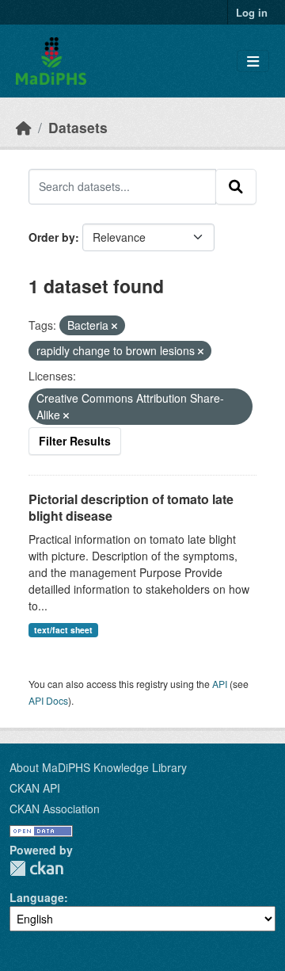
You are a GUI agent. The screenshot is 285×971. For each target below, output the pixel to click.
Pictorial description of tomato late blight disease (131, 507)
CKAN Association (55, 808)
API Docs (48, 700)
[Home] (24, 127)
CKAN (36, 868)
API (219, 683)
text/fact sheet (63, 630)
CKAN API (35, 788)
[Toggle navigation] (253, 61)
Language (37, 897)
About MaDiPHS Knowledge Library (98, 767)
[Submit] (235, 186)
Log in (252, 12)
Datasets (78, 127)
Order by (51, 237)
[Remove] (114, 325)
